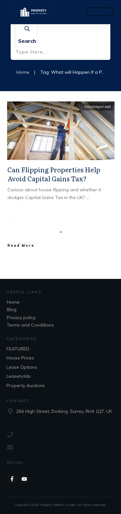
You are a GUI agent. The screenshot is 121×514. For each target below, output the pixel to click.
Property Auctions (25, 385)
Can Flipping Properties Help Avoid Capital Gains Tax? (53, 174)
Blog (11, 309)
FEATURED (17, 349)
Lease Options (21, 367)
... (87, 197)
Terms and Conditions (30, 325)
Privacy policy (21, 317)
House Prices (20, 358)
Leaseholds (18, 376)
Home (13, 302)
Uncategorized (97, 106)
